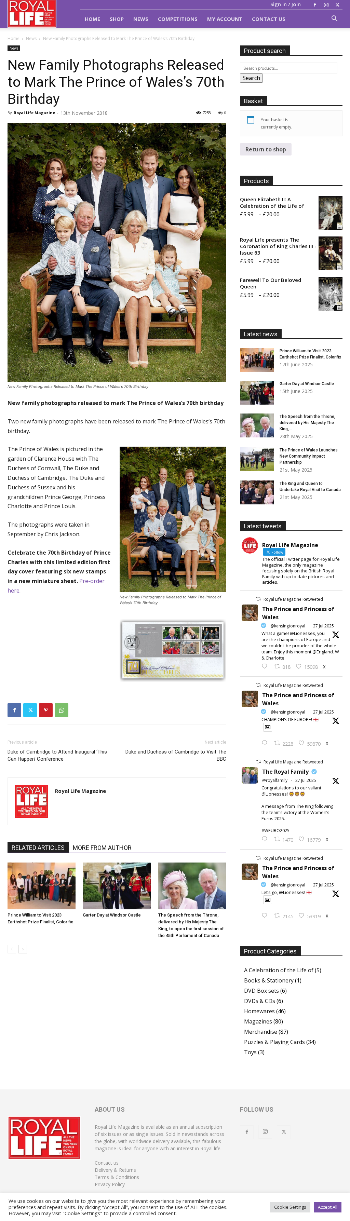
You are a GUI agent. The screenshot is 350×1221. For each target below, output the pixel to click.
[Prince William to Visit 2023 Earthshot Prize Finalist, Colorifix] (42, 886)
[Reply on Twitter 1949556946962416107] (266, 666)
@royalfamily (274, 780)
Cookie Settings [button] (290, 1207)
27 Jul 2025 (323, 626)
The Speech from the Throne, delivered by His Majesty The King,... (307, 422)
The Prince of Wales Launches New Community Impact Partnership (309, 456)
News (140, 18)
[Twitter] (337, 5)
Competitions (178, 18)
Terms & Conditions (117, 1177)
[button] (334, 19)
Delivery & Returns (115, 1170)
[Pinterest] (46, 710)
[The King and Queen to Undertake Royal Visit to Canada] (257, 492)
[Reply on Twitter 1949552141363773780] (266, 743)
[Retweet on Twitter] (258, 598)
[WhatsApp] (61, 710)
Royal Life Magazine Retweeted (293, 599)
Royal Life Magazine (34, 112)
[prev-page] (12, 949)
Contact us (107, 1162)
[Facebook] (315, 5)
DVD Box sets (261, 990)
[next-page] (22, 949)
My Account (224, 18)
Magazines (258, 1021)
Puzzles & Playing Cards (274, 1042)
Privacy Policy (110, 1184)
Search (251, 78)
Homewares (259, 1011)
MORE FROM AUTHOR (102, 847)
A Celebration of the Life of (278, 970)
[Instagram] (326, 5)
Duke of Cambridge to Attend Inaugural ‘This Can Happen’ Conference (57, 755)
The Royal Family (285, 771)
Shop (117, 18)
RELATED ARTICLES (38, 847)
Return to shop (265, 149)
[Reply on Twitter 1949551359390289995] (266, 839)
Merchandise (260, 1031)
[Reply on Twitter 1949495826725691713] (266, 915)
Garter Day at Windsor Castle (112, 915)
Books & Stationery (269, 980)
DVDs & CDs (259, 1001)
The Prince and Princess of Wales (298, 613)
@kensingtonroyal (287, 626)
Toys (250, 1052)
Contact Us (268, 18)
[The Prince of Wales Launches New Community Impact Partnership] (257, 459)
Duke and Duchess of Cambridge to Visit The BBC (175, 755)
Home (92, 18)
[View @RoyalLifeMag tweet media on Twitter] (267, 727)
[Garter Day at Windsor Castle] (117, 886)
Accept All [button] (327, 1207)
